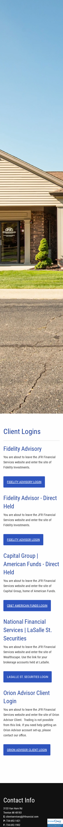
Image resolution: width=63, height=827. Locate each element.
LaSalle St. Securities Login (27, 677)
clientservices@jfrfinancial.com (22, 816)
